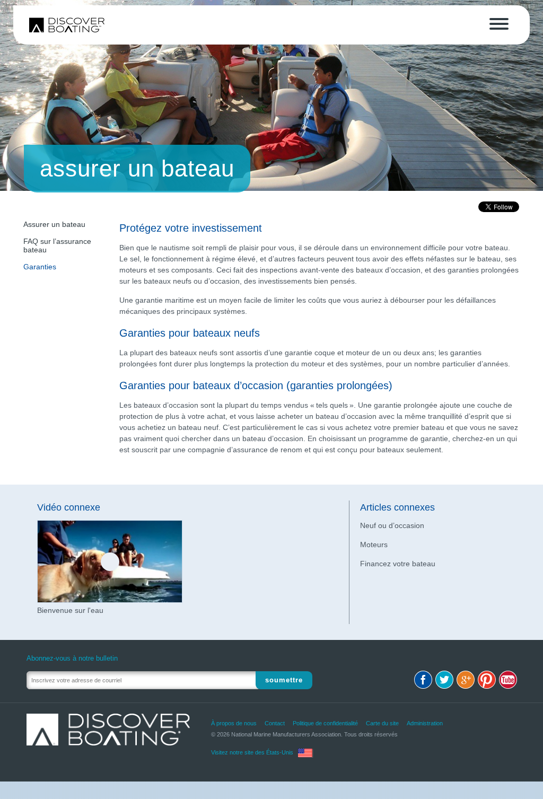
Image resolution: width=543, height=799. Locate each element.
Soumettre (284, 680)
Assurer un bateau (54, 224)
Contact (275, 723)
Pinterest (486, 679)
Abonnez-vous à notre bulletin (72, 658)
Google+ (465, 679)
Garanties (39, 266)
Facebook (423, 679)
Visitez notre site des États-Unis (252, 752)
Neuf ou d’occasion (392, 525)
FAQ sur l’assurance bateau (57, 245)
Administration (425, 723)
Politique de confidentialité (325, 723)
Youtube (508, 679)
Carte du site (382, 723)
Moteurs (374, 544)
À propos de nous (234, 723)
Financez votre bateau (397, 563)
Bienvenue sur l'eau (70, 610)
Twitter (444, 679)
